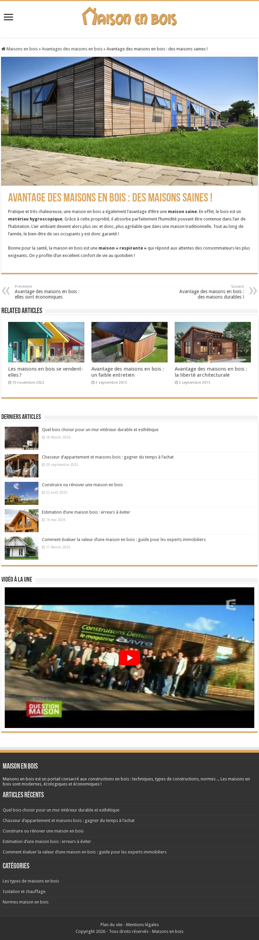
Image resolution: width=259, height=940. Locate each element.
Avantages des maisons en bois (72, 48)
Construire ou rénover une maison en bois (82, 484)
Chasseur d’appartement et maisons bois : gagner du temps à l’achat (108, 457)
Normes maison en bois (26, 901)
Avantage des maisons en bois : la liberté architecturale (211, 372)
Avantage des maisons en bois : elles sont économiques (47, 292)
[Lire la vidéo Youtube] (129, 657)
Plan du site (111, 924)
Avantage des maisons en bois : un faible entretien (127, 372)
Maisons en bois (21, 48)
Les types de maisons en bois (31, 881)
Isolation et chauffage (24, 891)
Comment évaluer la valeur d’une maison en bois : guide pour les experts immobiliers (124, 539)
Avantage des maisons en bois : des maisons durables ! (211, 292)
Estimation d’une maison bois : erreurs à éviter (86, 512)
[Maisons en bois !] (130, 15)
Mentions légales (142, 924)
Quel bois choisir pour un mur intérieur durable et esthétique (100, 429)
